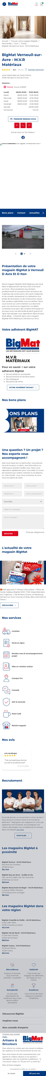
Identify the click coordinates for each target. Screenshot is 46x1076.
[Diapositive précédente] (15, 254)
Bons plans (7, 213)
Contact (21, 213)
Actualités (34, 213)
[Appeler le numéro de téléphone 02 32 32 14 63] (23, 125)
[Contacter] (29, 125)
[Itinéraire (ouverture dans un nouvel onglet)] (17, 125)
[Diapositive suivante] (30, 254)
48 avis (21, 70)
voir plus (20, 830)
